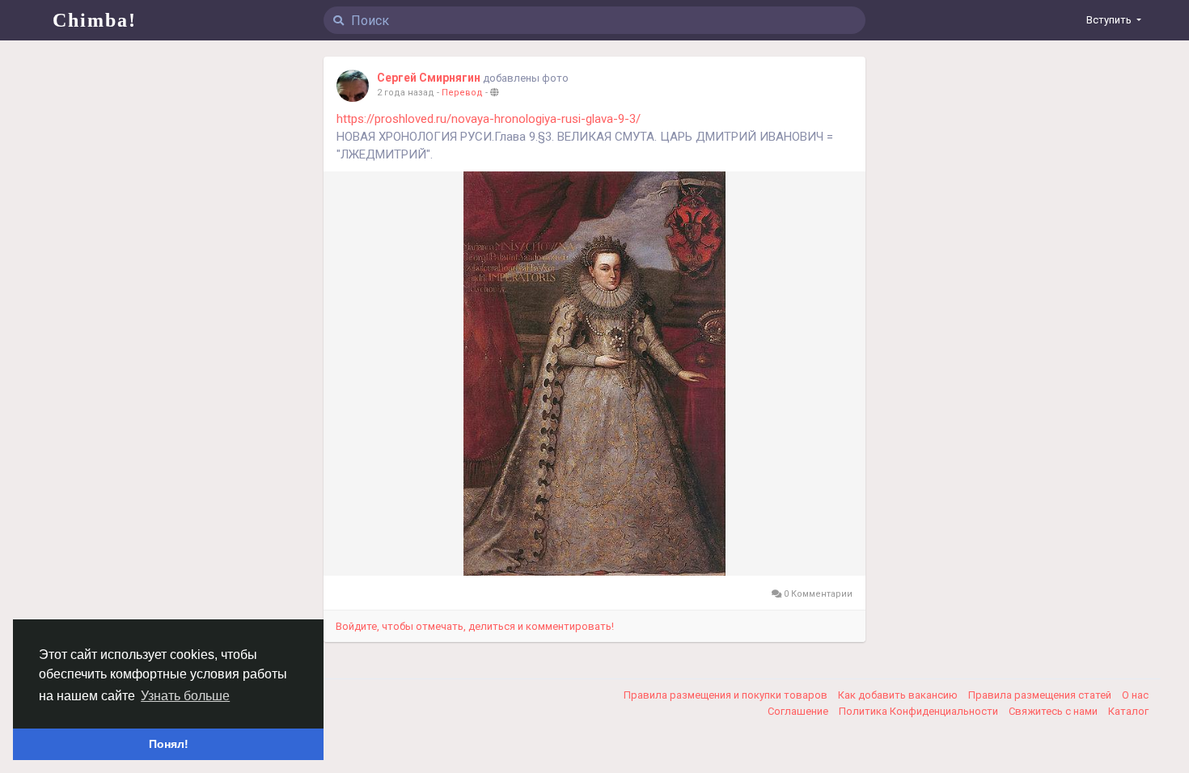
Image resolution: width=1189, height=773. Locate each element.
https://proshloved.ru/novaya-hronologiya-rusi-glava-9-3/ (488, 119)
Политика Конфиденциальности (920, 711)
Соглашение (799, 711)
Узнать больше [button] (185, 696)
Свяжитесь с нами (1054, 711)
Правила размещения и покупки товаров (727, 695)
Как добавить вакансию (899, 695)
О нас (1135, 695)
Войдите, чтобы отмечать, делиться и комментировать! (475, 626)
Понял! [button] (168, 743)
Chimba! (95, 20)
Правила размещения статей (1041, 695)
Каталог (1128, 711)
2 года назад (405, 92)
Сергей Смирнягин (428, 77)
